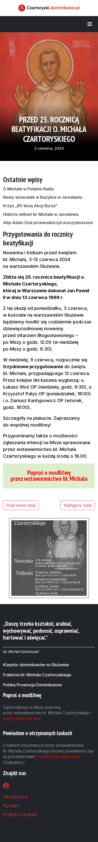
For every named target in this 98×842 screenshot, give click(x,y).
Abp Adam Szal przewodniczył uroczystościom (48, 222)
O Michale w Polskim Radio (28, 188)
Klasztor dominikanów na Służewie (36, 664)
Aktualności (15, 796)
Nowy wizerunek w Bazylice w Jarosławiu (42, 197)
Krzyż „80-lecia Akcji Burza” (30, 205)
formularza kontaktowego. (58, 756)
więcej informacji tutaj (21, 718)
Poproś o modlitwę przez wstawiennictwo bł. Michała (49, 475)
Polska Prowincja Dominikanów (32, 684)
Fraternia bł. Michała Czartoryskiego (37, 674)
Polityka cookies (20, 814)
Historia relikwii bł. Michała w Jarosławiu (41, 214)
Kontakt (11, 805)
